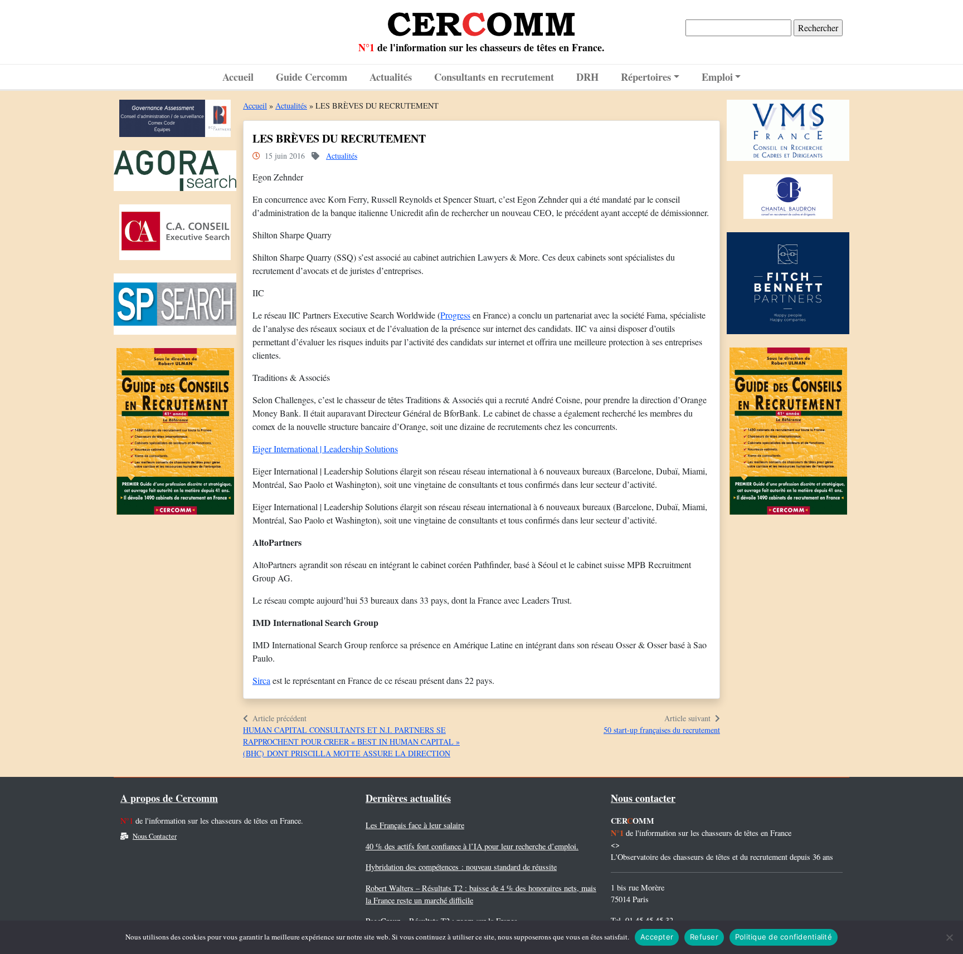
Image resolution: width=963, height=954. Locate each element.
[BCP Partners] (175, 121)
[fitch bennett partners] (788, 286)
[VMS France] (788, 133)
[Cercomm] (481, 20)
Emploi (717, 76)
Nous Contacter (155, 836)
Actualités (390, 76)
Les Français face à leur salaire (415, 825)
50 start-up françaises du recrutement (662, 730)
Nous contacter (643, 798)
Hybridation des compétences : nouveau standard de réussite (461, 867)
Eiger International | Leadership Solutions (325, 448)
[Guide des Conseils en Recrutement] (175, 434)
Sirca (261, 680)
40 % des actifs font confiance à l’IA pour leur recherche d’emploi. (472, 846)
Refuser (704, 936)
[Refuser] (949, 937)
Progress (455, 315)
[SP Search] (175, 306)
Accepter (656, 936)
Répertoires (646, 76)
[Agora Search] (175, 173)
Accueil (238, 76)
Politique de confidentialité (783, 936)
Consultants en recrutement (494, 76)
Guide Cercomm (311, 76)
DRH (587, 76)
